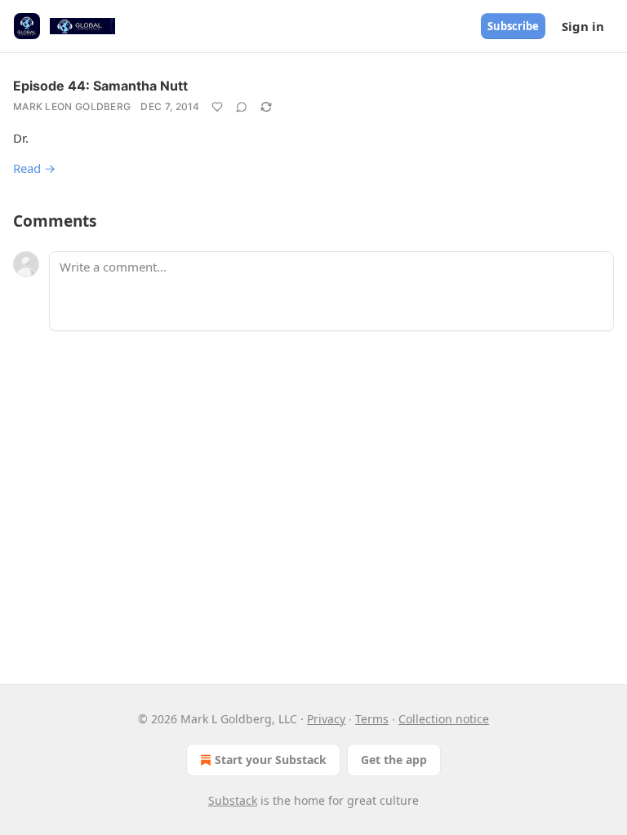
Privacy (326, 719)
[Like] (217, 107)
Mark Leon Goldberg (72, 106)
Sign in (583, 26)
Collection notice (443, 719)
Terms (372, 719)
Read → (34, 168)
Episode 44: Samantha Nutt (100, 85)
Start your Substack (271, 759)
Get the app (394, 759)
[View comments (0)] (241, 107)
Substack (232, 800)
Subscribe (513, 26)
